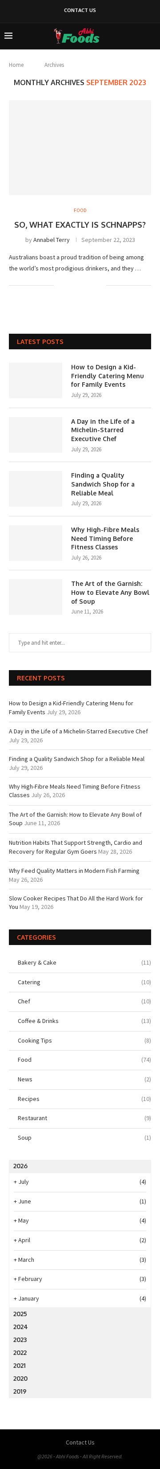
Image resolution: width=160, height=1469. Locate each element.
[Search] (151, 36)
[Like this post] (60, 285)
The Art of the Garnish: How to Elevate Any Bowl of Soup (110, 592)
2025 (20, 1314)
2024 (20, 1326)
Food (84, 1060)
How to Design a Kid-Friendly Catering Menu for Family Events (107, 375)
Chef (84, 1001)
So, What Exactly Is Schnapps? (80, 224)
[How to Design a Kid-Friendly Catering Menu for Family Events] (35, 380)
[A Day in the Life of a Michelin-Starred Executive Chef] (35, 435)
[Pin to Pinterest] (90, 285)
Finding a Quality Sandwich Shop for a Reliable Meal (103, 483)
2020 (20, 1378)
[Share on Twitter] (80, 285)
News (84, 1079)
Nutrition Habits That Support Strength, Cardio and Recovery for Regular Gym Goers (75, 847)
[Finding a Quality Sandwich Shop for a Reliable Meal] (35, 489)
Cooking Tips (84, 1040)
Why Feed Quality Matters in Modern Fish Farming (74, 871)
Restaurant (84, 1118)
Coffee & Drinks (84, 1021)
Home (16, 65)
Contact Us (80, 10)
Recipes (84, 1099)
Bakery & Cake (84, 962)
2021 (19, 1365)
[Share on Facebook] (71, 285)
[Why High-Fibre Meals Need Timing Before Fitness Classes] (35, 543)
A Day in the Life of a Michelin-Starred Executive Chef (103, 429)
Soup (84, 1137)
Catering (84, 982)
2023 (20, 1339)
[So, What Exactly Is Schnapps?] (80, 147)
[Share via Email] (99, 285)
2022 (20, 1352)
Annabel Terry (51, 240)
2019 (20, 1391)
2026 (20, 1166)
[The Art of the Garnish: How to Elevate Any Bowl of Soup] (35, 597)
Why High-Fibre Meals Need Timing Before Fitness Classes (105, 538)
